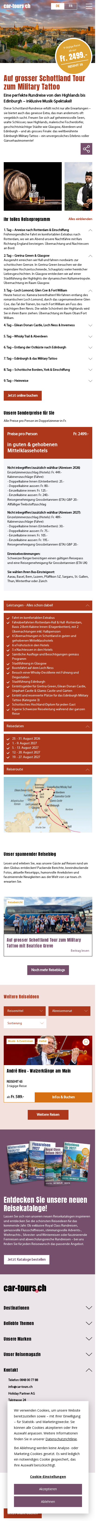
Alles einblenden (80, 219)
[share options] (86, 149)
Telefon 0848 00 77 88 (23, 1380)
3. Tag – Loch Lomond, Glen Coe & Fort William (35, 290)
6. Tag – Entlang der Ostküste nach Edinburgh (35, 347)
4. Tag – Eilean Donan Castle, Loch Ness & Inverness (39, 325)
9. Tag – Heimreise (16, 381)
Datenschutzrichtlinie (61, 1439)
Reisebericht (15, 902)
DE (58, 6)
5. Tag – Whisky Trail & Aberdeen (26, 336)
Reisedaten (15, 726)
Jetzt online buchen (23, 396)
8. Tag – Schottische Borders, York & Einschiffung (37, 370)
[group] (33, 186)
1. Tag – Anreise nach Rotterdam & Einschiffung (36, 230)
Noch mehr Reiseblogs (48, 970)
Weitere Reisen (48, 1115)
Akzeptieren (48, 1489)
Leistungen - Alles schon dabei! (30, 605)
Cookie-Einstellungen (48, 1476)
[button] (48, 1308)
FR (70, 6)
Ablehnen (48, 1501)
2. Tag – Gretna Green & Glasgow (26, 256)
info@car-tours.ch (20, 1387)
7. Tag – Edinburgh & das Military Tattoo (30, 358)
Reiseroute (15, 769)
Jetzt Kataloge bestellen (27, 1260)
